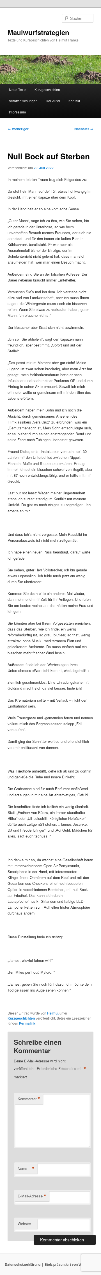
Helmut (53, 1013)
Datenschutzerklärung (22, 1264)
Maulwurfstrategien (38, 32)
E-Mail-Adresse (32, 1196)
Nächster (83, 128)
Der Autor (53, 100)
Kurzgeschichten (47, 89)
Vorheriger (18, 128)
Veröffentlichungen (23, 100)
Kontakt (74, 100)
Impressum (17, 112)
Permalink (27, 1023)
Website (24, 1223)
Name (26, 1168)
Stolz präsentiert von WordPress (71, 1264)
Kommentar (29, 1098)
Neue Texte (17, 89)
